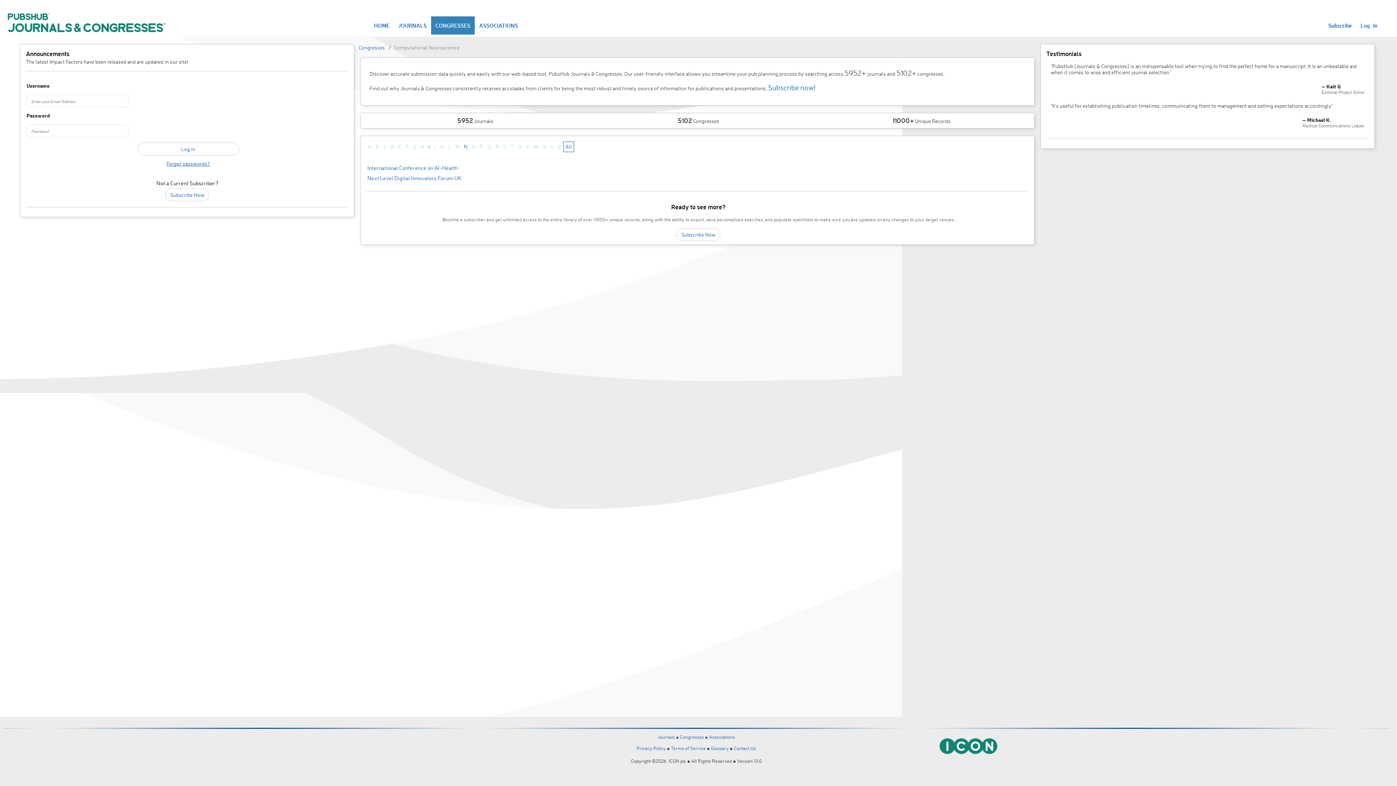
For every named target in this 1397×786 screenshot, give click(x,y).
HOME (382, 25)
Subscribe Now (187, 195)
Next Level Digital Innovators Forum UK (414, 178)
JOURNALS (412, 25)
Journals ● (668, 737)
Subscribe (1340, 25)
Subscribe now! (792, 87)
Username (38, 86)
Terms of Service (688, 748)
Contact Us (745, 748)
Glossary (720, 748)
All (568, 146)
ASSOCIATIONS (498, 25)
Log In (1369, 25)
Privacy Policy (651, 748)
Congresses (372, 47)
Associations (722, 737)
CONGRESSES (452, 25)
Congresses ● (694, 737)
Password (38, 116)
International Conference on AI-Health (412, 167)
